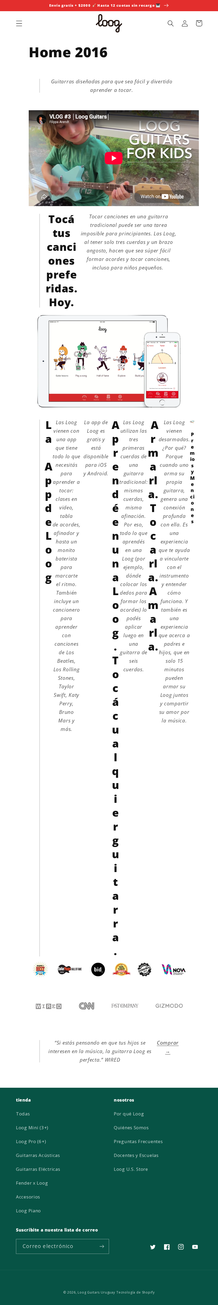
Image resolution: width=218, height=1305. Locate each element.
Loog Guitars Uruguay (96, 1292)
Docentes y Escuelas (136, 1155)
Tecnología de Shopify (135, 1292)
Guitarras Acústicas (38, 1155)
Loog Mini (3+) (32, 1127)
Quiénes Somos (131, 1127)
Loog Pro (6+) (31, 1141)
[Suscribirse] (102, 1246)
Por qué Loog (129, 1114)
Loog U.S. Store (131, 1169)
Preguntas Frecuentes (138, 1141)
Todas (23, 1114)
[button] (19, 23)
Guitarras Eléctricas (38, 1169)
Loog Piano (28, 1211)
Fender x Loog (32, 1183)
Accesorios (28, 1197)
